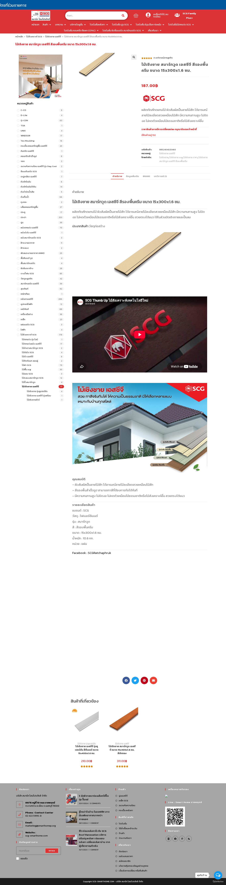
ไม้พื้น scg (26, 369)
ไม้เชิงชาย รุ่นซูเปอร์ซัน (37, 391)
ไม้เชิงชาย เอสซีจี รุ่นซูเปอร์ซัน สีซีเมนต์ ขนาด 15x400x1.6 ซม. (86, 750)
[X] (168, 839)
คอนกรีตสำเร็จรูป (29, 156)
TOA (23, 125)
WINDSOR (25, 135)
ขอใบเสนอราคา (126, 856)
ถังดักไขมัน (26, 181)
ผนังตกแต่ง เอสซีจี (29, 227)
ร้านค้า (122, 833)
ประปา (23, 217)
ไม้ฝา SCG (26, 365)
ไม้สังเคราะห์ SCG (34, 36)
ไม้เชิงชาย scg (175, 157)
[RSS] (189, 839)
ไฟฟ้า (23, 329)
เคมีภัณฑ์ (25, 309)
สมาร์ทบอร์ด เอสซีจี (30, 283)
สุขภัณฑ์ (24, 288)
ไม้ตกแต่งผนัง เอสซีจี (32, 343)
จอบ (23, 161)
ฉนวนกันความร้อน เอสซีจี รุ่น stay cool (39, 166)
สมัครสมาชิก (125, 861)
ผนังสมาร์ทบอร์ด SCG (31, 237)
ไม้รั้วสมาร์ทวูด (28, 382)
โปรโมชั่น (123, 823)
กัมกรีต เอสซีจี (27, 151)
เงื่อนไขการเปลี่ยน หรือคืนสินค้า (133, 870)
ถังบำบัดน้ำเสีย (27, 191)
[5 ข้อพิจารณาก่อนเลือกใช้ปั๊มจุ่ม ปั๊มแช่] (71, 799)
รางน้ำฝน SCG (27, 273)
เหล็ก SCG (123, 800)
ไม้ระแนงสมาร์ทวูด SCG (32, 377)
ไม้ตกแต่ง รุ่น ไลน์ (30, 339)
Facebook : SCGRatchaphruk (91, 552)
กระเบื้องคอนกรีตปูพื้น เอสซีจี (34, 145)
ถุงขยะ (24, 202)
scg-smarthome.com (36, 835)
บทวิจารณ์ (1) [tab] (160, 176)
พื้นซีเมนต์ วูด (27, 258)
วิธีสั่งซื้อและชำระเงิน (128, 828)
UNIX (23, 130)
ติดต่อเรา (123, 851)
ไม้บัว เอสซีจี (27, 356)
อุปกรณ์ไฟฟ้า (27, 304)
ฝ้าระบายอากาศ (27, 242)
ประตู (23, 212)
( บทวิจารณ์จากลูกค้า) (163, 57)
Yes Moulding (27, 140)
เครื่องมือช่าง (27, 314)
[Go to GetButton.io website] (218, 882)
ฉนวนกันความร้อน (127, 805)
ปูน (22, 222)
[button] (133, 57)
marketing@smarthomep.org (40, 826)
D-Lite (24, 115)
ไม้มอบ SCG (27, 373)
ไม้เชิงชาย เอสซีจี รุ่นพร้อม (39, 395)
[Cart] (135, 15)
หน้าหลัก (19, 36)
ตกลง (52, 850)
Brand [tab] (146, 176)
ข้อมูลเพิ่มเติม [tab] (132, 176)
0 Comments (95, 803)
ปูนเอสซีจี (123, 795)
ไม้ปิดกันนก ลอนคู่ (30, 360)
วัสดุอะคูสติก (26, 278)
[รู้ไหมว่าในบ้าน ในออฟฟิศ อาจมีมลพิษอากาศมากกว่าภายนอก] (71, 817)
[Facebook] (175, 839)
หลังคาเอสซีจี (27, 299)
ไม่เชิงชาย (163, 157)
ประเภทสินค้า (80, 226)
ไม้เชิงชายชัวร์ (33, 399)
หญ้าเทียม (25, 293)
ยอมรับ (24, 858)
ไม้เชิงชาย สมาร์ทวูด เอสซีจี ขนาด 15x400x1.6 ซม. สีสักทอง (122, 750)
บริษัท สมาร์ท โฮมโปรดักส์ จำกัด (129, 881)
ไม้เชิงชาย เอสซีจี (53, 36)
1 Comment (94, 823)
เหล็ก (23, 319)
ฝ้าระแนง (25, 248)
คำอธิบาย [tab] (117, 176)
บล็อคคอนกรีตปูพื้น (29, 207)
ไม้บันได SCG (28, 352)
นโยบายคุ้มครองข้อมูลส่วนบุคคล (133, 865)
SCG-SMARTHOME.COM (103, 881)
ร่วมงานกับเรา (125, 838)
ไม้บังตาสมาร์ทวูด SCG (32, 348)
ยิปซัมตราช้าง (27, 268)
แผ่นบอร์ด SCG (27, 324)
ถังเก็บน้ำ (25, 197)
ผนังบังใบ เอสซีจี (28, 232)
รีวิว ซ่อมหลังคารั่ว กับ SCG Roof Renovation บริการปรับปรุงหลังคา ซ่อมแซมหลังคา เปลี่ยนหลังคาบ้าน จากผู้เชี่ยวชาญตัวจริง (94, 838)
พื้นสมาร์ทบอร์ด (28, 263)
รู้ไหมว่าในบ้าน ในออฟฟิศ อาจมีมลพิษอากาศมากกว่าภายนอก (94, 815)
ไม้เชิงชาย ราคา (190, 157)
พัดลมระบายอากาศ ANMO (33, 253)
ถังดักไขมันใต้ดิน (28, 186)
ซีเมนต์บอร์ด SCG (29, 171)
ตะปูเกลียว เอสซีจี (29, 176)
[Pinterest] (182, 839)
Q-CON (24, 120)
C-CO (23, 110)
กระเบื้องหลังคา (126, 810)
